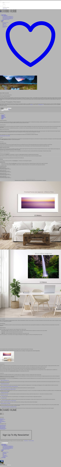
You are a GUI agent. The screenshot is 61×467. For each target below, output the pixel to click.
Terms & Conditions (31, 440)
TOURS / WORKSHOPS (4, 445)
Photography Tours (2, 419)
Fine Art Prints (2, 418)
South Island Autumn (3, 425)
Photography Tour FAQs (3, 428)
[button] (0, 11)
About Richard (5, 453)
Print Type (2, 108)
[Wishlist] (0, 13)
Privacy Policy (26, 440)
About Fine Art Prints (3, 421)
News (0, 422)
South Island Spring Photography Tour (8, 448)
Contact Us (4, 456)
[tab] (2, 115)
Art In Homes (4, 455)
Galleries (1, 420)
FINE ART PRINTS (3, 444)
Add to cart (2, 110)
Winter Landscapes (2, 426)
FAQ (3, 454)
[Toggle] (0, 380)
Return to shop (5, 8)
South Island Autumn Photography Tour (8, 446)
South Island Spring (2, 427)
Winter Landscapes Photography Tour (8, 447)
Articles (2, 450)
